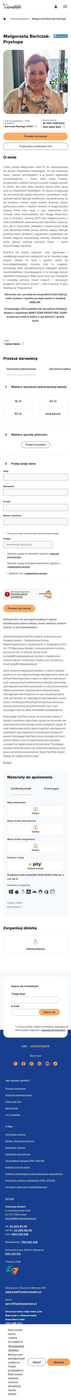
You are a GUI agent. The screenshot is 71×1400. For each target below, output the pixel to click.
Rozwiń (7, 762)
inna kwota (53, 414)
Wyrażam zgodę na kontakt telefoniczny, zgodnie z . (33, 565)
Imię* (6, 471)
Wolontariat (11, 1108)
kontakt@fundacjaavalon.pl (20, 1218)
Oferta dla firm (13, 1101)
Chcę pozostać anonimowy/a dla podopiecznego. (33, 533)
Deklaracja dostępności (18, 1154)
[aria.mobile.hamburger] (65, 7)
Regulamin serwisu (15, 1147)
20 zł (52, 401)
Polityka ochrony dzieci (17, 1167)
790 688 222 (13, 1323)
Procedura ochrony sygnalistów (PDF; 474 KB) (30, 1180)
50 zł (18, 414)
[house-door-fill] (5, 19)
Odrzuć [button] (37, 1362)
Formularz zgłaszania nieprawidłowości (26, 1187)
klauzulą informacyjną (53, 1030)
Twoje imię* (18, 994)
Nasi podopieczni (20, 19)
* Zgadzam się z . (27, 573)
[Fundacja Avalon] (12, 6)
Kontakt (9, 1198)
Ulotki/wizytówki (21, 788)
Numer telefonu (12, 515)
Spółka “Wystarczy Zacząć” (20, 1141)
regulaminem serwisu (18, 566)
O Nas (9, 1126)
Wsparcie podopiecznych (18, 1095)
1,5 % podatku (12, 1114)
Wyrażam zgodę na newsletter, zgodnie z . (33, 555)
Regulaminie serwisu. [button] (16, 1348)
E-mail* (7, 501)
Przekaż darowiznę (15, 1088)
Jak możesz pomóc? (17, 1080)
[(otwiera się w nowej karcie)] (16, 1064)
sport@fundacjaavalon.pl (21, 1303)
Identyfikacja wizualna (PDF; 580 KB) (24, 1160)
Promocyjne (51, 788)
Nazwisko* (9, 486)
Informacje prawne (15, 1134)
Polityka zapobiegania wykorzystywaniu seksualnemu (34, 1174)
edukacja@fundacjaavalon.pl (23, 1291)
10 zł (18, 401)
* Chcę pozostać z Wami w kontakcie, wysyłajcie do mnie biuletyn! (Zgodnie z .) (42, 1028)
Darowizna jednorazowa (21, 369)
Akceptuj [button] (59, 1362)
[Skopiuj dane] (36, 126)
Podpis (7, 538)
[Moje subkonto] (55, 7)
